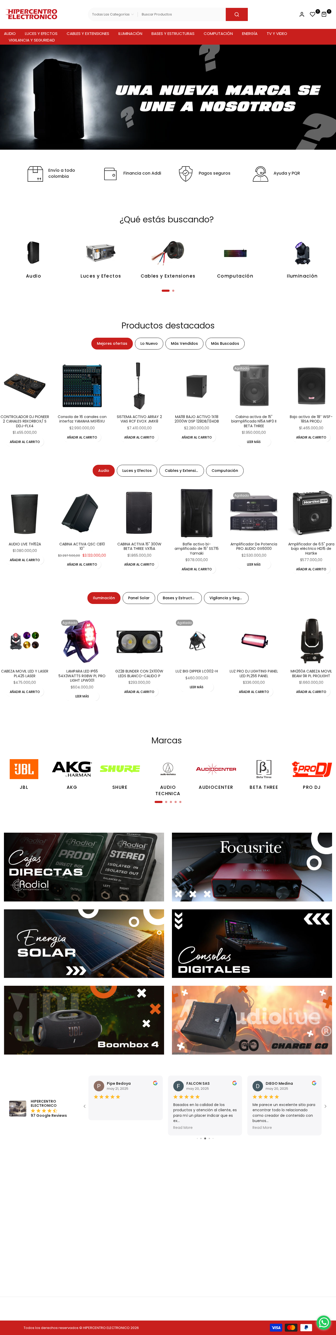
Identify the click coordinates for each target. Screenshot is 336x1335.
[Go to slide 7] (201, 1138)
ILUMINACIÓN (130, 33)
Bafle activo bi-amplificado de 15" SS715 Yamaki (197, 548)
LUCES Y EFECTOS (41, 33)
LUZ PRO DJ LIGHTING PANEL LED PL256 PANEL (254, 674)
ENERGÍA (250, 33)
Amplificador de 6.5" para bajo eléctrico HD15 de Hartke (311, 548)
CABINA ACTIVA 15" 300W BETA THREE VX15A (139, 546)
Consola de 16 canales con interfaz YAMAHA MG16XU (82, 419)
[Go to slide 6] (197, 1138)
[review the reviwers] (155, 1084)
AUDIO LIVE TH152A (25, 544)
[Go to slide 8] (205, 1138)
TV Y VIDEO (277, 33)
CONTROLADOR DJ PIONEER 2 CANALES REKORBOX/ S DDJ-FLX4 (25, 421)
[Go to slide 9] (209, 1138)
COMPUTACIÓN (218, 33)
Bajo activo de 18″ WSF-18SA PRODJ (311, 419)
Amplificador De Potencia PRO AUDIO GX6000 (253, 546)
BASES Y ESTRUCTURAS (173, 33)
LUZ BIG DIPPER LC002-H (197, 671)
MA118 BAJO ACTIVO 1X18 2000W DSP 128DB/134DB (197, 419)
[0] (313, 14)
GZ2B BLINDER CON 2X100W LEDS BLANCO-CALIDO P (139, 674)
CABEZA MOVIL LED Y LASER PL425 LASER (24, 674)
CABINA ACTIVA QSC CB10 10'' (82, 546)
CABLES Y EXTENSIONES (88, 33)
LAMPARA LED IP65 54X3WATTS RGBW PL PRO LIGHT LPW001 (82, 676)
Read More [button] (103, 1127)
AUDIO (10, 33)
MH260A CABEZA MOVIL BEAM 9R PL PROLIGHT (311, 674)
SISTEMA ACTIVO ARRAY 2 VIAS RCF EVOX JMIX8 (139, 419)
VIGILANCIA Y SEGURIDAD (32, 40)
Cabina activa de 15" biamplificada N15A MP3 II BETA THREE (253, 421)
